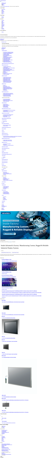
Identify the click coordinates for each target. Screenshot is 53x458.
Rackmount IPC (5, 90)
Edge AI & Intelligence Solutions (7, 55)
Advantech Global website (5, 6)
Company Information (6, 186)
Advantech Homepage (3, 0)
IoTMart (3, 205)
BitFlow (4, 157)
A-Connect (3, 206)
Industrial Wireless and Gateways (7, 80)
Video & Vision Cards (6, 101)
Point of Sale (5, 144)
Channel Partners (4, 165)
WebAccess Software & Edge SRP (7, 73)
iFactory (3, 130)
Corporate (3, 183)
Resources (4, 177)
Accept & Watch (2, 240)
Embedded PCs (5, 56)
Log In (5, 47)
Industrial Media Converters (6, 79)
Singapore (3, 25)
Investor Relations (4, 431)
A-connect (3, 441)
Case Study (3, 436)
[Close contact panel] (0, 415)
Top (1, 456)
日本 (2, 23)
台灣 (2, 26)
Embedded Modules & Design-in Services (6, 252)
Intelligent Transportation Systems (7, 88)
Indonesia (3, 22)
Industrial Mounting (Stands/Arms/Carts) (6, 118)
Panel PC (4, 71)
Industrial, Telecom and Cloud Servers (8, 93)
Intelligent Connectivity (4, 75)
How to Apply (5, 199)
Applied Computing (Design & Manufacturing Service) (8, 63)
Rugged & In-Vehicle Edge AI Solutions (8, 111)
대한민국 (3, 24)
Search (3, 4)
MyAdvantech (3, 3)
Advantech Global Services (5, 159)
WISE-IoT (4, 168)
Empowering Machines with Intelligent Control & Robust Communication (12, 136)
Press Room (4, 188)
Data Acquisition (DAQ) (6, 68)
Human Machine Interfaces (6, 70)
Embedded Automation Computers (7, 69)
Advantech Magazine (6, 187)
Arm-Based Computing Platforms (7, 53)
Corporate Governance (6, 192)
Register (3, 47)
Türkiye (3, 28)
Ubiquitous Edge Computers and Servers (8, 145)
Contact (3, 427)
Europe (3, 16)
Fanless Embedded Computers (7, 57)
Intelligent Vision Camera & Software (8, 100)
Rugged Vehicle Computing (5, 146)
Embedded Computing (4, 50)
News (2, 439)
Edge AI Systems (5, 125)
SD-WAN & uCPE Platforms (7, 95)
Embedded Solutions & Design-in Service (6, 127)
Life (3, 197)
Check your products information (7, 173)
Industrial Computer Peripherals (7, 87)
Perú (2, 13)
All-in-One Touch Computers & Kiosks (8, 114)
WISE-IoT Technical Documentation (7, 180)
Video (2, 438)
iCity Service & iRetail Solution (7, 115)
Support (3, 169)
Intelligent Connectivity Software (7, 81)
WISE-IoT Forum (5, 179)
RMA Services (5, 172)
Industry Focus (4, 437)
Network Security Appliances (7, 94)
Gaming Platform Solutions (6, 58)
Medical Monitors (5, 106)
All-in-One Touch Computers (7, 143)
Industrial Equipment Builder (5, 134)
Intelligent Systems (4, 83)
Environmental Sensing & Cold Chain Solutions (9, 110)
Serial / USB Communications (7, 82)
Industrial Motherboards (6, 60)
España (3, 17)
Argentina (3, 11)
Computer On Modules (6, 54)
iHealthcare (3, 131)
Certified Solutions (5, 67)
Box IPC (4, 85)
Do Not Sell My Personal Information (6, 454)
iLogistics (3, 151)
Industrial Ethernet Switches (6, 78)
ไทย (2, 27)
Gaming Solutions (4, 149)
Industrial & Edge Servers (5, 133)
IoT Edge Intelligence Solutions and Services (7, 154)
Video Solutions (3, 155)
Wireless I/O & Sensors (6, 74)
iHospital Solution (5, 104)
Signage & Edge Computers (6, 116)
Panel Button (1, 39)
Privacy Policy (10, 241)
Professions (4, 196)
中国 (2, 21)
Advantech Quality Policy (4, 162)
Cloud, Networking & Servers (5, 91)
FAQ (2, 440)
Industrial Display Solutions (5, 152)
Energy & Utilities (4, 445)
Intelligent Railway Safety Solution (7, 140)
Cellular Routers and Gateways (7, 77)
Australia (3, 20)
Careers (3, 195)
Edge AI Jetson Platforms (6, 99)
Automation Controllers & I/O (7, 66)
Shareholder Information (6, 193)
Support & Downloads (4, 170)
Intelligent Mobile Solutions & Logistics (6, 108)
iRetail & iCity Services (4, 142)
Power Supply (5, 121)
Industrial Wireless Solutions (6, 61)
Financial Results (5, 191)
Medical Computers (5, 105)
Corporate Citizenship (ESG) (5, 432)
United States (3, 9)
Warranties (4, 174)
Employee (3, 202)
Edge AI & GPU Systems (6, 86)
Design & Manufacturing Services (5, 148)
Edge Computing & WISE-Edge (5, 123)
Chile (2, 12)
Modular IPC (5, 89)
